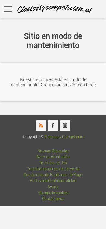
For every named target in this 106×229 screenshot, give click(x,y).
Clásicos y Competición (63, 137)
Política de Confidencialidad (53, 181)
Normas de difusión (53, 157)
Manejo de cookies (53, 192)
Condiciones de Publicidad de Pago (53, 175)
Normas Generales (53, 151)
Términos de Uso (53, 163)
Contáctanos (53, 198)
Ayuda (53, 187)
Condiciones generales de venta (53, 169)
